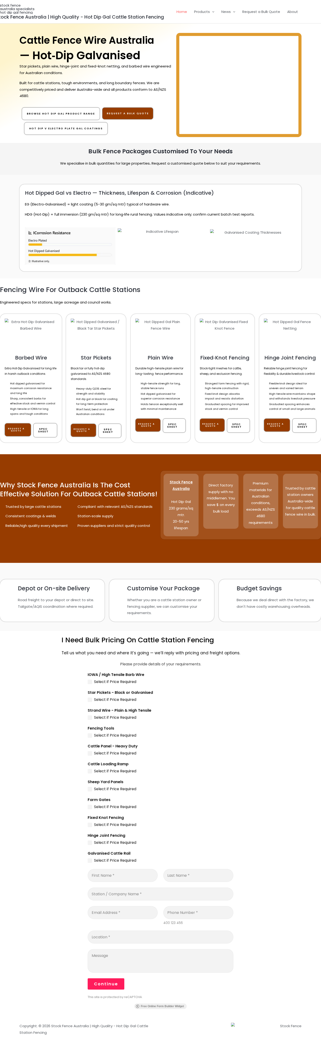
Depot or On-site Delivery (54, 588)
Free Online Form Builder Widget (162, 1006)
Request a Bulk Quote (261, 11)
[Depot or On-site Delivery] (9, 589)
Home (181, 11)
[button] (212, 12)
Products (202, 11)
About (292, 11)
